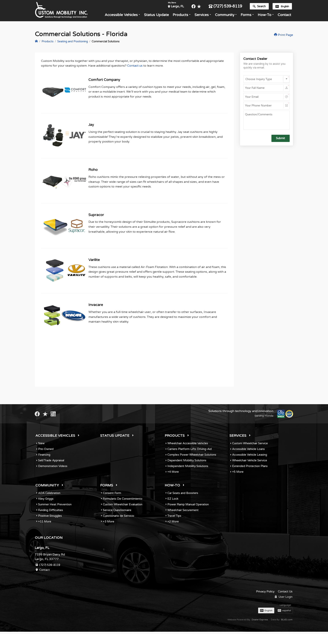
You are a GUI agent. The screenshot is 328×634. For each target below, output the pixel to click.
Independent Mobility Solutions (187, 466)
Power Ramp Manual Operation (188, 504)
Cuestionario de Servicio (118, 515)
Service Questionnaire (117, 510)
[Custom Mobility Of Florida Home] (36, 41)
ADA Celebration (49, 493)
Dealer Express (260, 619)
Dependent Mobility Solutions (186, 460)
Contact (284, 15)
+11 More (44, 521)
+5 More (238, 471)
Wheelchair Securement (183, 510)
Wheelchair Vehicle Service (249, 460)
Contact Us (285, 591)
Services (202, 15)
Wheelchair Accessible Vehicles (187, 443)
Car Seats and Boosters (182, 493)
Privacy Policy (265, 591)
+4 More (173, 471)
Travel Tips (174, 515)
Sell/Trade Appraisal (51, 460)
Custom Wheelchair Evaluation (122, 504)
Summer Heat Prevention (55, 504)
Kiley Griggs (46, 498)
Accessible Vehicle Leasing (249, 454)
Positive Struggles (50, 515)
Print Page (285, 35)
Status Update (156, 15)
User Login (285, 597)
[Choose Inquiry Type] (266, 79)
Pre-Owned (46, 449)
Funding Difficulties (50, 510)
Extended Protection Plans (250, 466)
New (41, 443)
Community (224, 15)
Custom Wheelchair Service (250, 443)
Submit (280, 138)
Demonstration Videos (52, 466)
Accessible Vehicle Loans (248, 449)
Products (180, 15)
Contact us (135, 66)
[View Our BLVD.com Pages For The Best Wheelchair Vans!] (53, 414)
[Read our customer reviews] (199, 6)
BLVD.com (287, 619)
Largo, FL (177, 6)
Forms (246, 15)
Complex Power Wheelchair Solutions (191, 454)
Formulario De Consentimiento (122, 498)
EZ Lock (172, 498)
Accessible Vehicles (121, 15)
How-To (264, 15)
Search (261, 6)
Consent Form (112, 493)
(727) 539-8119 (228, 6)
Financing (44, 454)
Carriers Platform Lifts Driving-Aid (189, 449)
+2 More (173, 521)
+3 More (108, 521)
